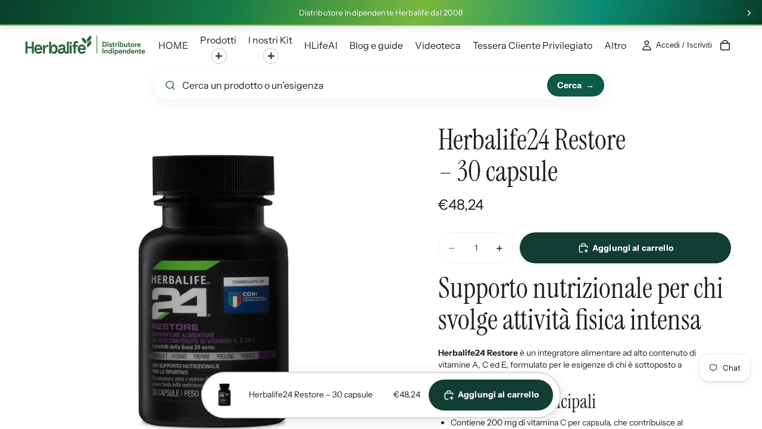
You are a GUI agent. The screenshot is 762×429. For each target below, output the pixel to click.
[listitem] (615, 45)
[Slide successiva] (749, 13)
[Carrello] (725, 45)
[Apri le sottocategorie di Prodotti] (219, 56)
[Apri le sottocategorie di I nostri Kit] (271, 56)
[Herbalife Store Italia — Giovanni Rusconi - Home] (85, 45)
